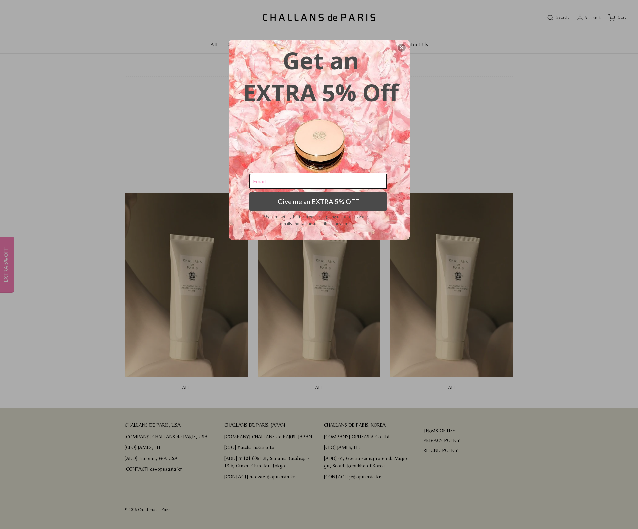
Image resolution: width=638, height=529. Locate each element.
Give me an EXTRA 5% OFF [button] (318, 201)
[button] (402, 48)
